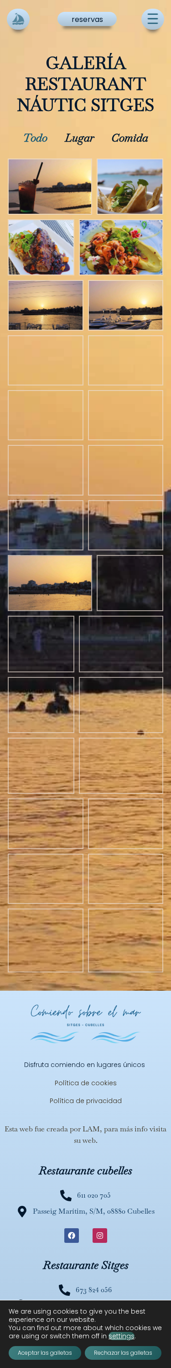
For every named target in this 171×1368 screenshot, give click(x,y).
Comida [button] (129, 138)
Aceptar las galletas (45, 1353)
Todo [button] (35, 138)
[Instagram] (100, 1235)
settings (122, 1336)
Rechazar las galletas (123, 1353)
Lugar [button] (79, 138)
